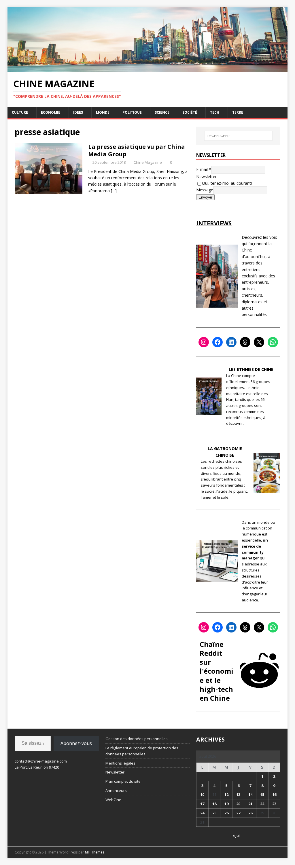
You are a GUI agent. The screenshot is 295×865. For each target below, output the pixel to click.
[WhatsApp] (273, 342)
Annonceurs (116, 790)
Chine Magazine (148, 162)
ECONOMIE (50, 112)
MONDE (102, 112)
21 (250, 803)
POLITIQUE (132, 112)
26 (226, 813)
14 (250, 794)
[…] (114, 190)
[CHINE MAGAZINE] (147, 68)
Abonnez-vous (76, 743)
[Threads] (245, 342)
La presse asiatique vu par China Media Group (136, 150)
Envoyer (205, 197)
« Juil (237, 835)
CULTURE (20, 112)
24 (202, 813)
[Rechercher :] (238, 136)
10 (202, 794)
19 (226, 803)
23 (274, 803)
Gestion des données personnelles (136, 738)
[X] (259, 342)
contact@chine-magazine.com (41, 761)
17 (202, 803)
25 (214, 813)
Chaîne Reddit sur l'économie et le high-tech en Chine (216, 671)
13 (238, 794)
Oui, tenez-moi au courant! (227, 183)
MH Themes (94, 852)
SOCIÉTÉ (189, 112)
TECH (214, 112)
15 (262, 794)
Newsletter (206, 176)
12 (226, 794)
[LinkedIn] (231, 342)
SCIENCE (162, 112)
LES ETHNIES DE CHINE (251, 369)
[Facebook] (217, 342)
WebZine (113, 799)
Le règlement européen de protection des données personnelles (141, 751)
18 (214, 803)
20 (238, 803)
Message (204, 190)
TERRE (237, 112)
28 (250, 813)
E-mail (203, 169)
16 (274, 794)
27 (238, 813)
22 (262, 803)
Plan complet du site (123, 781)
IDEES (78, 112)
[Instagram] (203, 342)
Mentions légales (120, 763)
